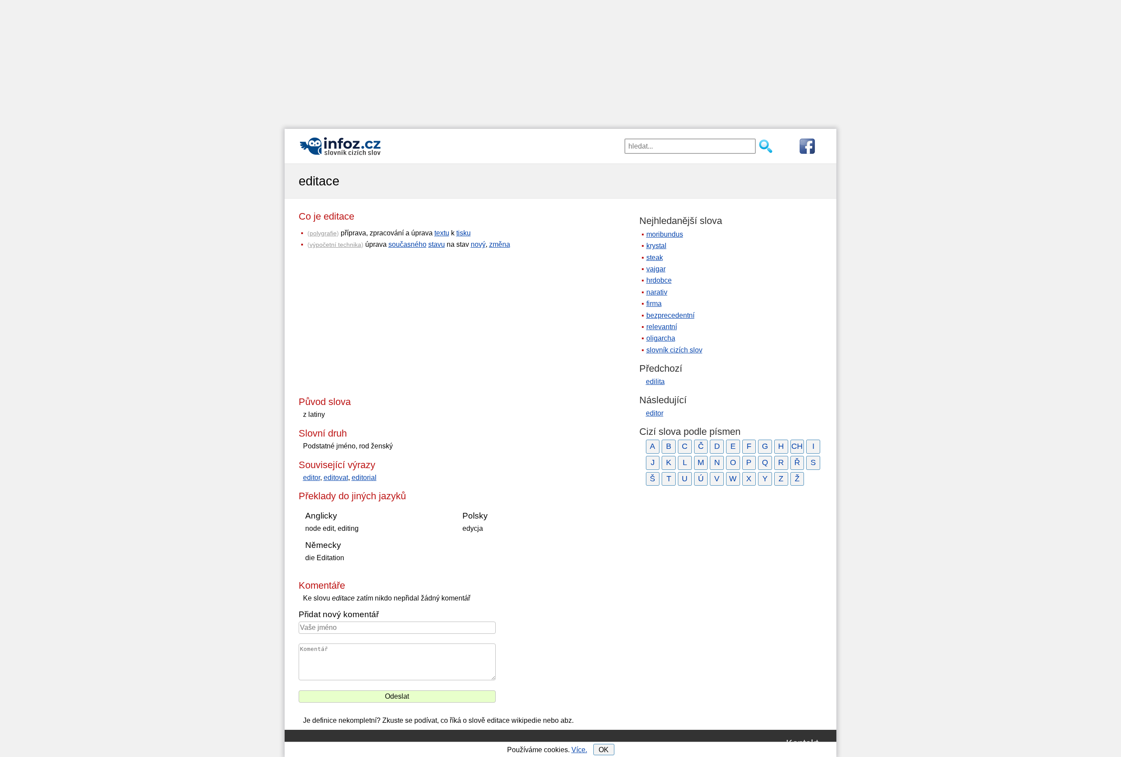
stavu (436, 244)
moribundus (664, 234)
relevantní (661, 327)
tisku (463, 233)
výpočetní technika (335, 244)
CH (797, 446)
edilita (655, 381)
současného (407, 244)
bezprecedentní (670, 315)
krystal (656, 245)
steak (654, 257)
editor (311, 477)
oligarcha (660, 338)
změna (499, 244)
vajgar (656, 269)
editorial (364, 477)
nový (478, 244)
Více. (579, 749)
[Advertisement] (560, 61)
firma (654, 303)
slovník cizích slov (674, 350)
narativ (656, 292)
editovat (336, 477)
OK (604, 749)
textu (441, 233)
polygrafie (323, 233)
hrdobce (659, 280)
